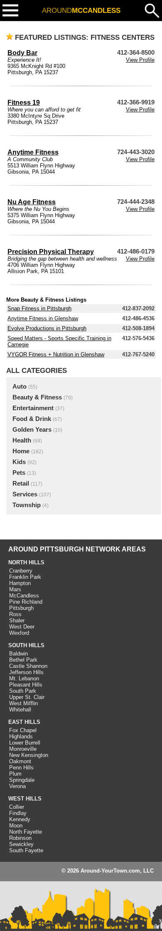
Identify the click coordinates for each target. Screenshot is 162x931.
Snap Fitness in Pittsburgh (39, 308)
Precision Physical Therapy (50, 251)
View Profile (140, 60)
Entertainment (33, 408)
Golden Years (32, 429)
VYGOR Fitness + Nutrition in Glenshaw (55, 354)
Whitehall (20, 709)
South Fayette (26, 850)
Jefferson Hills (26, 672)
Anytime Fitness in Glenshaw (42, 318)
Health (21, 440)
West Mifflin (23, 703)
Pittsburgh (21, 608)
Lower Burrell (24, 743)
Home (20, 451)
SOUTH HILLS (26, 645)
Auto (19, 386)
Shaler (17, 620)
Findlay (18, 813)
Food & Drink (31, 419)
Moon (15, 825)
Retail (20, 483)
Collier (16, 807)
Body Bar (22, 52)
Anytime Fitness (33, 152)
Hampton (20, 583)
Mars (15, 589)
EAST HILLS (24, 722)
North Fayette (25, 832)
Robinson (20, 838)
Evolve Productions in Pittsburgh (46, 328)
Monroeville (23, 749)
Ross (15, 614)
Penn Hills (21, 767)
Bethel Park (23, 660)
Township (26, 505)
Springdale (21, 780)
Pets (18, 472)
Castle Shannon (28, 666)
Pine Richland (25, 602)
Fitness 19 (23, 102)
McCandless (24, 595)
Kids (19, 462)
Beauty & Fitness (37, 397)
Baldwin (18, 653)
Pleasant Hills (25, 685)
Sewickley (21, 844)
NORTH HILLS (26, 562)
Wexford (19, 633)
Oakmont (20, 761)
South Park (22, 691)
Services (24, 494)
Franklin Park (25, 577)
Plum (15, 774)
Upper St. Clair (26, 697)
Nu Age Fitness (31, 202)
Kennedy (19, 819)
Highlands (21, 736)
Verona (17, 786)
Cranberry (20, 571)
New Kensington (28, 755)
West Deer (21, 627)
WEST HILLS (25, 799)
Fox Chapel (23, 730)
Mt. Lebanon (24, 678)
